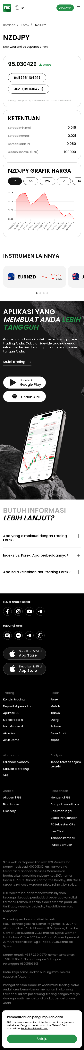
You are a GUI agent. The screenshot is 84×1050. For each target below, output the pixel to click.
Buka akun (65, 7)
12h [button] (47, 181)
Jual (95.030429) (28, 89)
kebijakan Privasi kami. (34, 1028)
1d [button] (63, 181)
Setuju (42, 1039)
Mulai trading (14, 362)
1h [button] (14, 181)
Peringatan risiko (15, 985)
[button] (42, 538)
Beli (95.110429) (27, 77)
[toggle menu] (78, 7)
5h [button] (31, 181)
